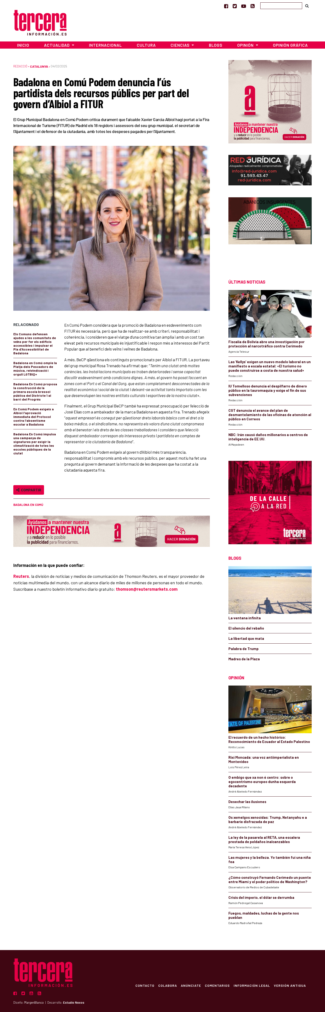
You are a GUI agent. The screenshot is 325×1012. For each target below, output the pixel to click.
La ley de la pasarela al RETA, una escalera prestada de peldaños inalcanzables (264, 839)
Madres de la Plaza (244, 659)
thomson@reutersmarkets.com (146, 589)
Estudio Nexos (73, 1002)
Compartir (30, 490)
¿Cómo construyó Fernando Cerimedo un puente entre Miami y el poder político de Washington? (269, 879)
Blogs (215, 45)
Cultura (146, 45)
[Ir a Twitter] (235, 6)
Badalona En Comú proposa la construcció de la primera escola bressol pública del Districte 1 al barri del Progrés (35, 391)
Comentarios (217, 985)
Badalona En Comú (28, 505)
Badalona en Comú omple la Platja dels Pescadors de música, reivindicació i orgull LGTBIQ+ (35, 368)
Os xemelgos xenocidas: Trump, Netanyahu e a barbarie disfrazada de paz (267, 819)
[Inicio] (40, 22)
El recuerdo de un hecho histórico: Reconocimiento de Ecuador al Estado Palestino (269, 739)
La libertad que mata (246, 638)
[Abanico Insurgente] (270, 230)
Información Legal (252, 985)
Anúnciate (191, 985)
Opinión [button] (246, 45)
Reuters (21, 576)
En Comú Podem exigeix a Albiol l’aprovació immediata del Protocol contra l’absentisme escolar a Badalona (33, 416)
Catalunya (39, 66)
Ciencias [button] (181, 45)
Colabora (167, 985)
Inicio (23, 45)
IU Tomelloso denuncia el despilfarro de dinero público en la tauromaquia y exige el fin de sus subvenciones (267, 390)
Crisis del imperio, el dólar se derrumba (261, 897)
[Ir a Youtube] (243, 6)
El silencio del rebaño (246, 628)
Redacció (20, 66)
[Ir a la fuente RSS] (253, 6)
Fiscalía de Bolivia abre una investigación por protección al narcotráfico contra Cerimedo (266, 344)
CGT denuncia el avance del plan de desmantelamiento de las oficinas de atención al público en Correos (269, 414)
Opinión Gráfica (290, 45)
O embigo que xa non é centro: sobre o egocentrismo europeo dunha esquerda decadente (262, 781)
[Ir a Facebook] (226, 6)
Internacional (105, 45)
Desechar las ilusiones (247, 801)
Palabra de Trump (243, 648)
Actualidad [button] (57, 45)
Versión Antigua (290, 985)
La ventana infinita (244, 618)
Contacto (144, 985)
